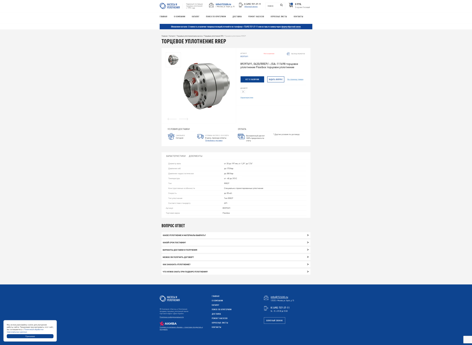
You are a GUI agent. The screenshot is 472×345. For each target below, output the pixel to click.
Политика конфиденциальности (172, 317)
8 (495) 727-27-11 (252, 4)
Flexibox (226, 213)
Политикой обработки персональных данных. (25, 330)
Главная (163, 16)
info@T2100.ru (223, 4)
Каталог (195, 16)
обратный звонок (274, 320)
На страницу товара (295, 79)
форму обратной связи (291, 26)
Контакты (298, 16)
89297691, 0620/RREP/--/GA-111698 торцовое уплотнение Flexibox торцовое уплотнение (269, 65)
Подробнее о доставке (213, 140)
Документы (195, 155)
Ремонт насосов (256, 16)
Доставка (237, 16)
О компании (179, 16)
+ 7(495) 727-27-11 (250, 26)
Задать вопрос (276, 79)
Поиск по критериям (216, 16)
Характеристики (246, 97)
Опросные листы (279, 16)
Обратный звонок (251, 6)
